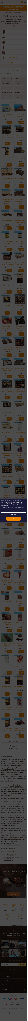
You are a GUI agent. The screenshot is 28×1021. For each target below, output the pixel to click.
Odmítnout (13, 514)
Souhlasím (13, 519)
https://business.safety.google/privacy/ (14, 507)
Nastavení (13, 510)
